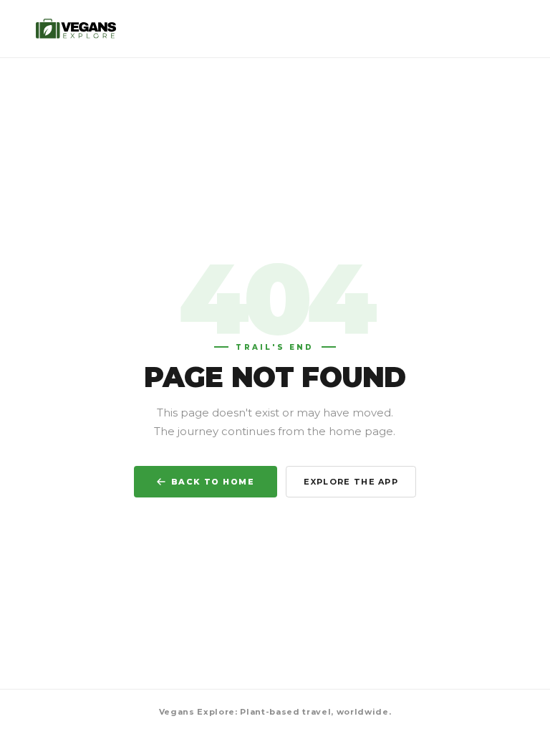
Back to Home (212, 482)
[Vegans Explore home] (76, 28)
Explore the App (351, 482)
